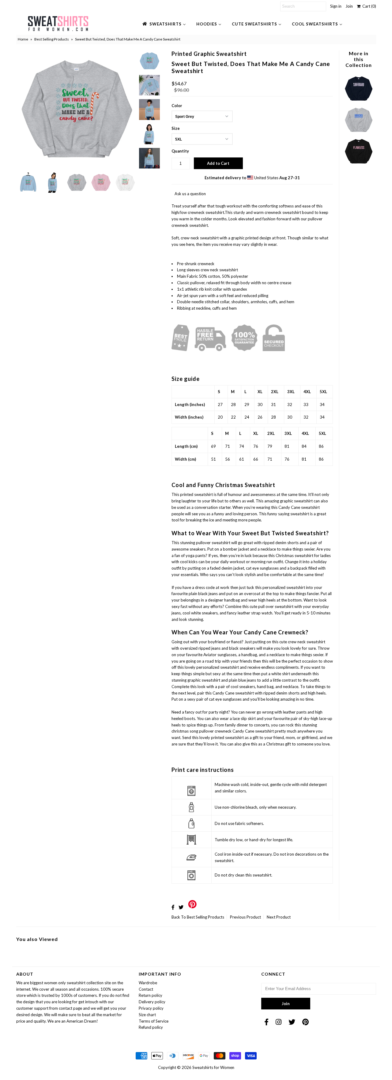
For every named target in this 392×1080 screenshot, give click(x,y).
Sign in (335, 6)
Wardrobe (148, 982)
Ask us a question (190, 193)
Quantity (180, 151)
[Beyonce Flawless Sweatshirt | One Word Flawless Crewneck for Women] (358, 164)
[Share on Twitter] (181, 907)
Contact (146, 989)
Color (177, 105)
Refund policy (151, 1027)
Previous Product (245, 917)
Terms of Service (153, 1021)
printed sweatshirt (227, 737)
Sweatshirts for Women (213, 1067)
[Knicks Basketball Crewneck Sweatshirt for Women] (358, 133)
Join (349, 6)
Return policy (150, 995)
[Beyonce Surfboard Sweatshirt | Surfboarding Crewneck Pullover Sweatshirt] (358, 101)
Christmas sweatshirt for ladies (303, 555)
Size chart (147, 1014)
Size (176, 128)
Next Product (279, 917)
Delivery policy (152, 1001)
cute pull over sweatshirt (271, 606)
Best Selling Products (51, 39)
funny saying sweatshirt (288, 513)
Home (23, 39)
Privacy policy (151, 1008)
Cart (368, 6)
